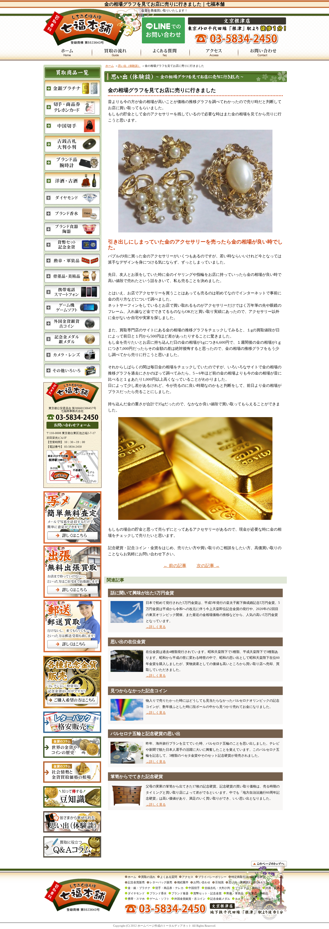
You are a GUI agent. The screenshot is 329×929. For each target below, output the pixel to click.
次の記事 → (208, 565)
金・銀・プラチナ (139, 887)
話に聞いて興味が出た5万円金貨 (142, 592)
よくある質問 (168, 876)
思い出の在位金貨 (128, 641)
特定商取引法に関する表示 (248, 876)
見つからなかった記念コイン (139, 690)
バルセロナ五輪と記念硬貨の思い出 (145, 733)
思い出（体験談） (129, 65)
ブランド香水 (158, 893)
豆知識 (219, 882)
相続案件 (182, 882)
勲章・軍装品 (234, 893)
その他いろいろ (269, 898)
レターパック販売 (161, 882)
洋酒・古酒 (272, 887)
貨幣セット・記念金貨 (207, 893)
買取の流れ (148, 876)
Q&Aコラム (263, 882)
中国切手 (194, 887)
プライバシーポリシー (212, 876)
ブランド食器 (179, 893)
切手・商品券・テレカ (169, 887)
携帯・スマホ (136, 898)
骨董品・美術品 (258, 893)
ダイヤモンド (136, 893)
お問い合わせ (201, 882)
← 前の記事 (174, 565)
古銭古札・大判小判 (217, 887)
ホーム (109, 65)
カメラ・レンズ (245, 898)
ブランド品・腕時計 (247, 887)
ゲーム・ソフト (159, 898)
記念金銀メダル (220, 898)
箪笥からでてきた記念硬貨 (137, 776)
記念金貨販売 (136, 882)
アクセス (187, 876)
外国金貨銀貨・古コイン (189, 898)
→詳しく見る (156, 627)
